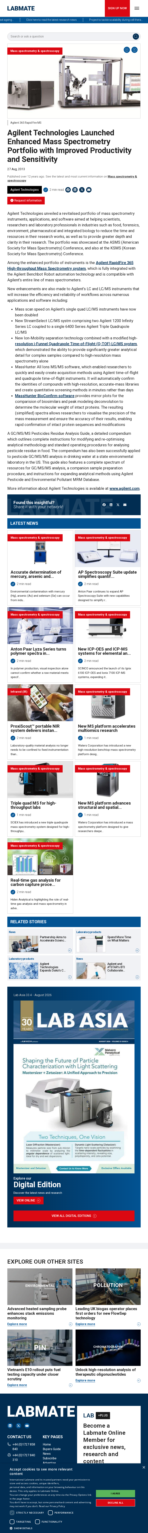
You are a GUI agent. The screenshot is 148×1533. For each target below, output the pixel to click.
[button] (51, 1528)
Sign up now (117, 8)
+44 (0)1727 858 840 (24, 1447)
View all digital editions (71, 1216)
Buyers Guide (52, 1449)
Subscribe (49, 1458)
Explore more (17, 1324)
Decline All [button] (115, 1502)
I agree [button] (115, 1493)
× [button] (143, 1467)
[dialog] (74, 1498)
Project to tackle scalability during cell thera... (101, 19)
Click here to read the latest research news (37, 19)
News (47, 1454)
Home (47, 1444)
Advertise (49, 1463)
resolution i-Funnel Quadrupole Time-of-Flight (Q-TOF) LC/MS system (76, 344)
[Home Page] (21, 8)
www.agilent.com (124, 488)
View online (26, 1200)
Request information (27, 200)
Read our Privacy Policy (52, 1506)
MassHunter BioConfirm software (44, 395)
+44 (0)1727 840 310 (24, 1457)
